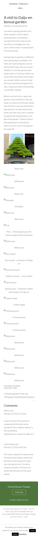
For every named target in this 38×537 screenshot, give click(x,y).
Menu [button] (20, 8)
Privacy (20, 517)
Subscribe (19, 492)
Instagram (14, 500)
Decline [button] (15, 534)
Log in (26, 517)
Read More (23, 534)
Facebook (24, 500)
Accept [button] (32, 530)
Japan (15, 388)
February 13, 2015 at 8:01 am (15, 447)
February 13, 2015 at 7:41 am (15, 414)
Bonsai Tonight (19, 4)
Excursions (16, 386)
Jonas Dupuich (9, 444)
